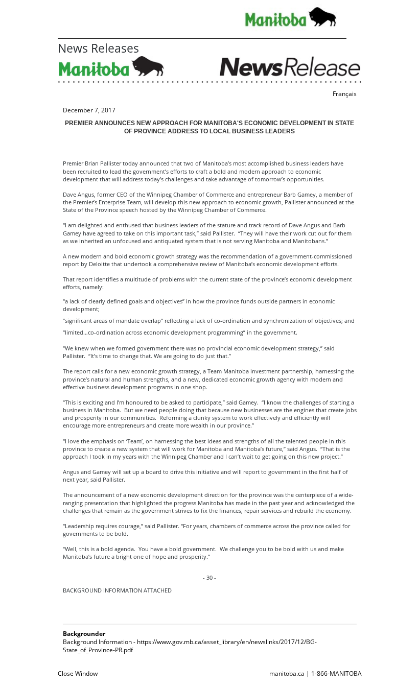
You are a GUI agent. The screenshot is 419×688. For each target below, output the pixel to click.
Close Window (78, 673)
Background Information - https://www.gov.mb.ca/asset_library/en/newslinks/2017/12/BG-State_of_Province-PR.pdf (190, 645)
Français (345, 93)
